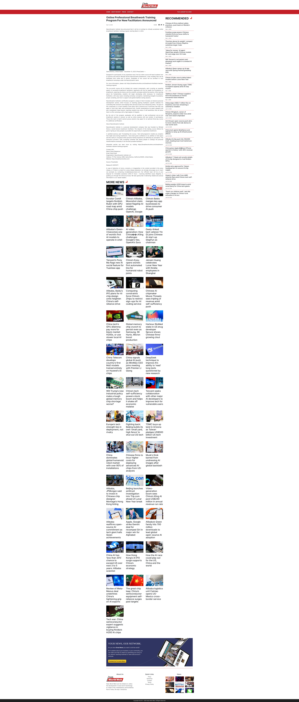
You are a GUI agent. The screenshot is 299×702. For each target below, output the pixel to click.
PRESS (124, 12)
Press (149, 677)
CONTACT (130, 12)
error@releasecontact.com (132, 172)
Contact (149, 680)
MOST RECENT (116, 12)
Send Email (113, 153)
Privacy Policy (149, 684)
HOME (108, 12)
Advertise (149, 678)
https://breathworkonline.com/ (121, 159)
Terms (149, 682)
